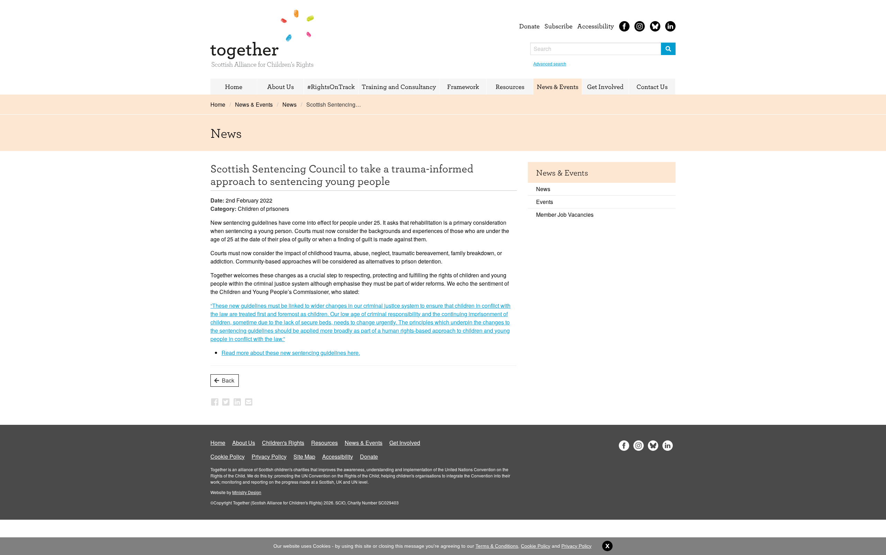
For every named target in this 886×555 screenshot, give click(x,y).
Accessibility (595, 26)
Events (544, 202)
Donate (529, 26)
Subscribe (558, 26)
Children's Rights (283, 443)
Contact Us (652, 86)
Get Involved (605, 86)
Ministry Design (246, 492)
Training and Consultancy (399, 86)
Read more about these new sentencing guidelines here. (291, 353)
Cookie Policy (227, 456)
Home (233, 86)
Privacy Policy (269, 456)
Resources (510, 86)
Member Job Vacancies (565, 214)
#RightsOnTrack (331, 86)
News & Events (557, 86)
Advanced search (549, 63)
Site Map (304, 456)
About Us (280, 86)
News (289, 104)
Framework (463, 86)
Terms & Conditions (497, 546)
